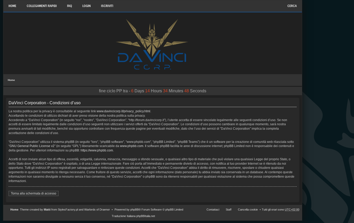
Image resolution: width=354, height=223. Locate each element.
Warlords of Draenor (97, 209)
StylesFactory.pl (68, 209)
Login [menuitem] (86, 6)
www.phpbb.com (131, 146)
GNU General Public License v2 (32, 146)
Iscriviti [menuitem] (107, 6)
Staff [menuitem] (228, 209)
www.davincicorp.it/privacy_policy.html (123, 111)
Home (11, 80)
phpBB (134, 209)
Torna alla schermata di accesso (33, 193)
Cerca (292, 6)
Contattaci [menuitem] (213, 209)
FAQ (69, 6)
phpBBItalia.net (145, 216)
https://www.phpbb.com (97, 150)
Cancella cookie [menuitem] (248, 209)
